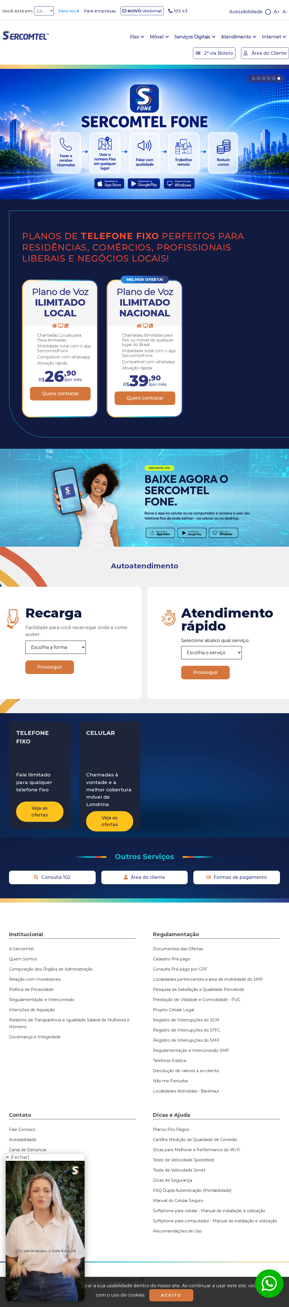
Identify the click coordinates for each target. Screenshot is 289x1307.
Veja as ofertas (39, 811)
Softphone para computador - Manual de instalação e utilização (215, 1220)
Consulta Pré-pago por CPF (180, 969)
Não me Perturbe (170, 1080)
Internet (271, 37)
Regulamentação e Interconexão (42, 999)
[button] (253, 78)
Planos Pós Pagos (171, 1129)
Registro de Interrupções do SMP (186, 1040)
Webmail (144, 11)
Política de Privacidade (31, 989)
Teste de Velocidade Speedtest (183, 1159)
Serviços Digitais (192, 37)
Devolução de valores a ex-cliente (186, 1070)
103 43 (179, 11)
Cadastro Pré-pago (171, 959)
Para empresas (100, 11)
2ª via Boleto (218, 53)
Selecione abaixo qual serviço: (215, 640)
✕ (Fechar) (17, 1157)
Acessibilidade (245, 11)
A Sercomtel (21, 948)
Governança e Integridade (35, 1036)
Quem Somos (23, 959)
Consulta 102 (56, 877)
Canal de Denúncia (27, 1149)
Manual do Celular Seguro (178, 1200)
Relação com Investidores (34, 979)
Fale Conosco (22, 1129)
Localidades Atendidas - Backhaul (186, 1091)
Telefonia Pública (169, 1060)
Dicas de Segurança (172, 1180)
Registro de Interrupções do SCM (186, 1020)
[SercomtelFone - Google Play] (191, 533)
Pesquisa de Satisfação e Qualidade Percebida (198, 989)
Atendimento (236, 37)
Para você (68, 11)
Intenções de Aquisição (32, 1009)
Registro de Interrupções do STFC (186, 1030)
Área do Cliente (268, 53)
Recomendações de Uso (177, 1231)
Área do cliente (148, 877)
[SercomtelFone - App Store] (160, 533)
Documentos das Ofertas (178, 948)
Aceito (171, 1295)
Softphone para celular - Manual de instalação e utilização (209, 1210)
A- (285, 11)
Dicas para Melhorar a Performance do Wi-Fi (196, 1149)
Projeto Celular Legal (173, 1009)
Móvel (157, 37)
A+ (277, 11)
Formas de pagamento (240, 877)
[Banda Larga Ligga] (144, 134)
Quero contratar (60, 393)
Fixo (134, 37)
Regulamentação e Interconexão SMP (191, 1050)
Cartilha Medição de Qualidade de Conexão (195, 1139)
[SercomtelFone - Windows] (223, 533)
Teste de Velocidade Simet (179, 1170)
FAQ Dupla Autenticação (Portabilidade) (192, 1190)
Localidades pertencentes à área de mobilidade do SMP (208, 979)
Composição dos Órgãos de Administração (51, 969)
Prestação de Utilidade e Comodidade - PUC (196, 999)
